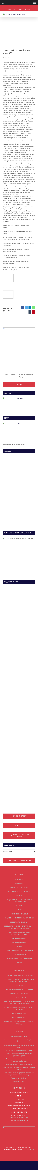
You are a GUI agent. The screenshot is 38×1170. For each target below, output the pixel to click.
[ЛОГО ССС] (19, 404)
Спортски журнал (18, 1081)
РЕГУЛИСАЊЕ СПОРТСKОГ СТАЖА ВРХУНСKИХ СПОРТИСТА (19, 933)
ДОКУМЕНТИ (19, 985)
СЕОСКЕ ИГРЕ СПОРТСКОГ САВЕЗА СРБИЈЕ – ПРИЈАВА (19, 1023)
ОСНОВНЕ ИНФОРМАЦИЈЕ (19, 914)
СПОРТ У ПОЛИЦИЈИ (19, 954)
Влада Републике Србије (19, 1036)
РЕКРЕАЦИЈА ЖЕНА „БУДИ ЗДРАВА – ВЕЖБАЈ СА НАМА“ (19, 1009)
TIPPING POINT (30, 1149)
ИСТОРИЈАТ (19, 879)
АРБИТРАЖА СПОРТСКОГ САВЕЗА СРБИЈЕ (19, 975)
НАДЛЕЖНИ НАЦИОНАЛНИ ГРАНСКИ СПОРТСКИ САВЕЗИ (19, 901)
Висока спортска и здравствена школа (19, 1064)
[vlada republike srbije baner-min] (19, 456)
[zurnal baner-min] (19, 606)
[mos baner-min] (19, 473)
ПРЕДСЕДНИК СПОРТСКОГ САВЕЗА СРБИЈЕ (19, 918)
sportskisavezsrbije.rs (21, 1121)
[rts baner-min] (19, 587)
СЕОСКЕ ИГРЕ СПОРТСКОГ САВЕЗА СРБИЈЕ (19, 950)
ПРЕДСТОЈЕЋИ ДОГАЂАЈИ (19, 922)
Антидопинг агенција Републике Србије (19, 1050)
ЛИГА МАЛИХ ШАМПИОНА (19, 887)
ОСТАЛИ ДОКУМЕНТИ (19, 997)
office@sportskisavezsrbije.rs (19, 1117)
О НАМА (19, 910)
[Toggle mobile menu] (34, 14)
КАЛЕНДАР (19, 883)
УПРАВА (19, 962)
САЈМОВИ (19, 946)
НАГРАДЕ (19, 896)
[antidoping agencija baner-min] (19, 494)
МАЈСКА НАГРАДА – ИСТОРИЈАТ (19, 892)
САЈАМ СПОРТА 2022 (19, 938)
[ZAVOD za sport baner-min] (19, 510)
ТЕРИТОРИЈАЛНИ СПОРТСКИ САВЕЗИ (19, 958)
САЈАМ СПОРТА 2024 (19, 942)
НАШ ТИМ (19, 906)
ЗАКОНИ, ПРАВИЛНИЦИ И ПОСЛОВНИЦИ (19, 989)
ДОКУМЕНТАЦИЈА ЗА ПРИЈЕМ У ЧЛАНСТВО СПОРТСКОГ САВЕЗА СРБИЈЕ (19, 980)
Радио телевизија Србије (19, 1078)
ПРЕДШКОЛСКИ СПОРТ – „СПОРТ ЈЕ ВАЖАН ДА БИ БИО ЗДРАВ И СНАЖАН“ (19, 927)
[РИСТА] (19, 432)
